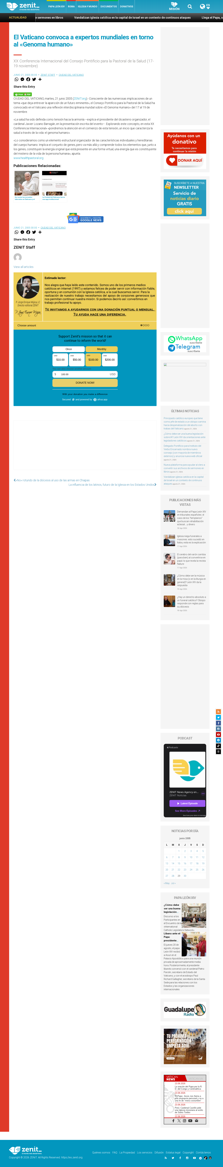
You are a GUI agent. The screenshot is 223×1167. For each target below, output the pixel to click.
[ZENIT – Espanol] (27, 6)
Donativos (126, 6)
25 (197, 869)
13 (167, 863)
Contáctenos (203, 1152)
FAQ (114, 1152)
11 (197, 857)
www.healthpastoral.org (28, 158)
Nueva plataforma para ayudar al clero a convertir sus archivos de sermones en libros (184, 468)
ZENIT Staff (48, 75)
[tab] (174, 1078)
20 (167, 869)
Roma (71, 6)
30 (185, 876)
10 (191, 857)
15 (179, 863)
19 (203, 863)
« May (167, 883)
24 (191, 869)
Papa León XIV (56, 6)
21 (173, 869)
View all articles (23, 267)
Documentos (109, 6)
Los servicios (144, 1152)
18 (197, 863)
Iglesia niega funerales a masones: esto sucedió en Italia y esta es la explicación (191, 539)
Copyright (188, 1152)
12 (203, 857)
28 (173, 876)
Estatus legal (173, 1152)
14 (173, 863)
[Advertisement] (85, 448)
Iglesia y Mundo (87, 6)
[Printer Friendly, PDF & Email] (23, 94)
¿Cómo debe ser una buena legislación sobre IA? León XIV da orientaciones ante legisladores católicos (184, 437)
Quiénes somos (101, 1152)
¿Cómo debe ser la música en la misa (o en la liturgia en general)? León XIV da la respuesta (191, 580)
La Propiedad (127, 1152)
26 (203, 869)
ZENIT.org (80, 98)
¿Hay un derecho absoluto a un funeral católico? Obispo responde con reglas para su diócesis (191, 602)
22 (179, 869)
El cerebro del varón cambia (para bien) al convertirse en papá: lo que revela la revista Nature (191, 559)
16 (185, 863)
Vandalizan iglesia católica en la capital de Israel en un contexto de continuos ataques (87, 17)
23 (185, 869)
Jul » (173, 883)
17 (191, 863)
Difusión (159, 1152)
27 (167, 876)
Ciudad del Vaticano (71, 75)
